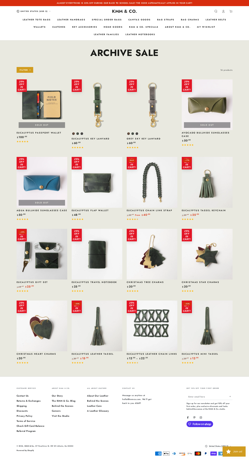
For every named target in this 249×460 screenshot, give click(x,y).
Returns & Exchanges (29, 400)
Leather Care (94, 406)
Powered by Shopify (25, 450)
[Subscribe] (231, 396)
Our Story (57, 395)
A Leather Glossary (98, 411)
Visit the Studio (60, 416)
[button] (216, 11)
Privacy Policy (25, 416)
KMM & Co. (29, 446)
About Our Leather (97, 395)
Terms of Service (26, 421)
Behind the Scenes (62, 406)
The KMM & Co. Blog (64, 400)
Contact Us (23, 395)
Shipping (22, 406)
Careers (56, 411)
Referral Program (26, 431)
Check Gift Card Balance (31, 426)
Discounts (22, 411)
